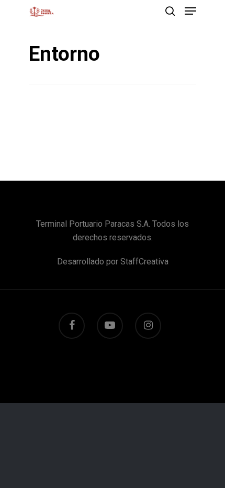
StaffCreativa (144, 262)
